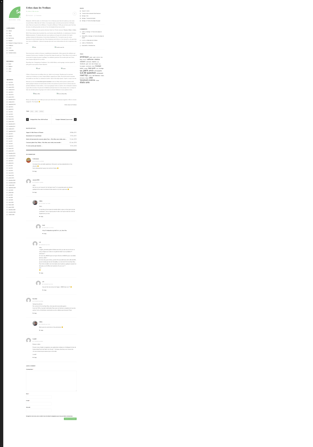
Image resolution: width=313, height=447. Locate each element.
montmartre (88, 66)
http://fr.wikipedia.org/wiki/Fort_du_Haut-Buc (54, 230)
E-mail (28, 400)
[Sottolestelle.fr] (14, 12)
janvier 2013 (11, 97)
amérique (84, 57)
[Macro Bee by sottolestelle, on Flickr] (36, 93)
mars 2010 (11, 173)
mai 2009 (11, 197)
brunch (84, 59)
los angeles (82, 66)
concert (82, 62)
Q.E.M (10, 48)
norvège (101, 68)
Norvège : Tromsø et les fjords (88, 18)
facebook (82, 63)
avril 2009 (11, 200)
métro (81, 68)
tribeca (86, 78)
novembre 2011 (12, 126)
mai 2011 (11, 141)
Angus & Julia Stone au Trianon (34, 132)
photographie (98, 71)
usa (91, 78)
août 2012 (11, 106)
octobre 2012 (11, 102)
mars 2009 (11, 202)
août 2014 (11, 92)
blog (81, 59)
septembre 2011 (12, 131)
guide (87, 63)
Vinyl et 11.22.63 (85, 11)
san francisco (96, 75)
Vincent (66, 30)
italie (93, 63)
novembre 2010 (12, 155)
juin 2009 (11, 195)
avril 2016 (11, 82)
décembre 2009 (12, 180)
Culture (10, 35)
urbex (36, 111)
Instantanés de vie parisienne (33, 135)
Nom (27, 393)
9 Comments (38, 15)
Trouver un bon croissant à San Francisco (91, 13)
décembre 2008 (12, 209)
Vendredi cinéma (12, 52)
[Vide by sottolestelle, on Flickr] (34, 47)
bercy (102, 57)
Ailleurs (10, 30)
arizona (98, 57)
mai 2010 (11, 168)
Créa (10, 33)
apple (94, 57)
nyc (81, 71)
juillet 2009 (11, 192)
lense (100, 63)
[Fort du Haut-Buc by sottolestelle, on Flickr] (62, 93)
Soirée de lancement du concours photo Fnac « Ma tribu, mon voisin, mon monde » (48, 139)
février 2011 (11, 148)
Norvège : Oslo (85, 15)
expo (98, 61)
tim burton (82, 78)
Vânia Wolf (84, 36)
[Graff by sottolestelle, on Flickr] (38, 68)
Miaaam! (10, 40)
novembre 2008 (12, 212)
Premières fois (90, 43)
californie (90, 59)
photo (32, 111)
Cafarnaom (36, 158)
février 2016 (11, 84)
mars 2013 (11, 94)
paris (85, 70)
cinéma (97, 59)
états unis (85, 82)
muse (93, 66)
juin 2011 (11, 138)
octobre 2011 (11, 128)
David (10, 64)
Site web (28, 407)
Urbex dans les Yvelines (70, 104)
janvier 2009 (11, 207)
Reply (35, 171)
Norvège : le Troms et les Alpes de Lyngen (91, 20)
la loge (96, 63)
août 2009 (11, 190)
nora (97, 68)
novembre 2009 (12, 182)
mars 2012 (11, 116)
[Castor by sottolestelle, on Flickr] (63, 68)
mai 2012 (11, 111)
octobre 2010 (11, 158)
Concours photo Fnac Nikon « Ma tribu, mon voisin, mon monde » (43, 142)
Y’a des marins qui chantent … (34, 145)
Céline (33, 30)
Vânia (10, 71)
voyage (97, 80)
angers (90, 57)
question (91, 73)
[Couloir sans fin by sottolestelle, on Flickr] (59, 47)
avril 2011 (11, 143)
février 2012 (11, 119)
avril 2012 (11, 114)
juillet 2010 (11, 163)
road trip (84, 75)
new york (91, 68)
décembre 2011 (12, 124)
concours (88, 61)
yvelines (41, 111)
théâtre (102, 75)
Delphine (10, 66)
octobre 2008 (11, 214)
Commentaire (29, 369)
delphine (94, 61)
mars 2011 (11, 146)
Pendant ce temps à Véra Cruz (15, 43)
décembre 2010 (12, 153)
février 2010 (11, 175)
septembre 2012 (12, 104)
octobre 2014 (11, 89)
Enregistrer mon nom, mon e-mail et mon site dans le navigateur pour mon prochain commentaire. (49, 416)
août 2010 (11, 160)
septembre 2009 (12, 187)
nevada (85, 68)
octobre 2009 (11, 185)
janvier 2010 (11, 177)
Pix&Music (11, 45)
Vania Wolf (84, 45)
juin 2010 (11, 165)
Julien (10, 68)
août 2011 (11, 133)
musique (98, 66)
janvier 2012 (11, 121)
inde (90, 63)
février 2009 (11, 204)
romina (90, 75)
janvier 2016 (11, 87)
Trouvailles (11, 50)
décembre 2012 (12, 99)
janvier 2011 (11, 151)
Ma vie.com (11, 38)
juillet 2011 (11, 136)
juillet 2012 (11, 109)
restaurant (100, 73)
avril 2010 (11, 170)
